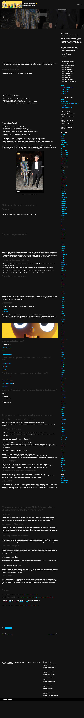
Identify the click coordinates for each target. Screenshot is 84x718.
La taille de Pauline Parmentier (67, 65)
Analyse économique (7, 376)
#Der (62, 280)
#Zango (62, 458)
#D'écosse (63, 274)
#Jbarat (62, 323)
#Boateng (63, 246)
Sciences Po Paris (7, 363)
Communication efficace (8, 383)
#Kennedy (63, 337)
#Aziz (62, 240)
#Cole (62, 268)
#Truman (63, 435)
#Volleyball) (63, 439)
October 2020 (64, 158)
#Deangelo (63, 276)
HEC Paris (5, 366)
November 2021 (64, 154)
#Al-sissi (63, 236)
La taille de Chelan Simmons (67, 71)
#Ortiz (62, 374)
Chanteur (63, 464)
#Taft (62, 425)
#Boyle (62, 252)
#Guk (62, 303)
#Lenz (62, 348)
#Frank (62, 295)
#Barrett (62, 242)
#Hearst (62, 309)
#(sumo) (63, 215)
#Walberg (63, 445)
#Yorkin (62, 454)
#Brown (62, 256)
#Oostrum (63, 372)
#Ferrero (63, 291)
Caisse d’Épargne (7, 347)
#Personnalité (8, 627)
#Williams (63, 452)
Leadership (5, 386)
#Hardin (62, 305)
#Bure (62, 260)
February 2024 (64, 142)
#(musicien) (63, 203)
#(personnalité (64, 207)
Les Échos (5, 311)
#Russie (63, 401)
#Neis (62, 368)
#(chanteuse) (64, 185)
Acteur (62, 462)
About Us (63, 85)
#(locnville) (63, 201)
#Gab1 (62, 297)
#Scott (62, 409)
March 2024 (63, 140)
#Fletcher (63, 293)
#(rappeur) (63, 211)
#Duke (62, 282)
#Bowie (62, 250)
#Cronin (62, 272)
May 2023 (63, 148)
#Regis (62, 388)
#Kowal (62, 344)
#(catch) (62, 181)
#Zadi (62, 456)
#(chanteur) (63, 183)
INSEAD (4, 369)
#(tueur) (62, 217)
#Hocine (63, 315)
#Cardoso (63, 262)
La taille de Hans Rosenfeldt (67, 69)
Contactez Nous (65, 89)
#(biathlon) (63, 178)
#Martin (62, 354)
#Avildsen (63, 238)
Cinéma (62, 466)
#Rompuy (63, 394)
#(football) (63, 187)
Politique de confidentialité (67, 87)
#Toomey (63, 433)
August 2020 (63, 162)
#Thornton (63, 429)
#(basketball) (64, 176)
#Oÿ (62, 376)
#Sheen (62, 411)
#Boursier (63, 248)
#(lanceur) (63, 199)
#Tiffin (62, 431)
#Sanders (63, 407)
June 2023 (63, 146)
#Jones (62, 327)
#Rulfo (62, 399)
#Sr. (62, 421)
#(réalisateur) (64, 213)
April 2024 (63, 138)
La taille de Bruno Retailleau (67, 67)
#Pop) (62, 382)
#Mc (62, 356)
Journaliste (63, 470)
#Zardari (63, 460)
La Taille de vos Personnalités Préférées (69, 103)
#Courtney (63, 270)
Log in (62, 476)
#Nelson (63, 370)
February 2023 (64, 150)
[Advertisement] (30, 37)
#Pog (62, 380)
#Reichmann (63, 390)
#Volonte (63, 441)
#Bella (62, 244)
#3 (61, 223)
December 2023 (64, 144)
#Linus (62, 350)
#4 (61, 225)
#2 (61, 221)
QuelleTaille (7, 17)
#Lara (62, 346)
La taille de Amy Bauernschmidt (68, 63)
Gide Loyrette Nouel (7, 354)
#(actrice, (63, 170)
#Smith (62, 415)
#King (62, 342)
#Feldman (63, 289)
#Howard (63, 319)
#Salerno (63, 405)
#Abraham (63, 227)
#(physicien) (63, 209)
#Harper (62, 307)
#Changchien (64, 264)
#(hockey (63, 195)
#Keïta (62, 335)
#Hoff (62, 317)
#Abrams (63, 229)
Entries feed (63, 478)
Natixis (4, 350)
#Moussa (63, 366)
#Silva (62, 413)
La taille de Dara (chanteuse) (67, 79)
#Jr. (62, 329)
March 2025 (63, 134)
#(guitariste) (63, 193)
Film (62, 468)
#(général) (63, 191)
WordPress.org (64, 482)
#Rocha (62, 392)
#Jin (62, 325)
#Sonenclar (63, 419)
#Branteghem (64, 254)
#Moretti (62, 362)
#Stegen (63, 423)
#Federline (63, 284)
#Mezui (62, 360)
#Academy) (63, 231)
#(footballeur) (64, 189)
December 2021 (64, 152)
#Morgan (63, 364)
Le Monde (5, 309)
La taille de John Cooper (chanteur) (68, 81)
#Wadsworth (63, 443)
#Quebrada (63, 384)
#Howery (63, 321)
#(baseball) (63, 174)
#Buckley (63, 258)
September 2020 (64, 160)
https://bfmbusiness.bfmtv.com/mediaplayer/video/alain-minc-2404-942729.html (37, 597)
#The (62, 427)
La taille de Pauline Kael (66, 75)
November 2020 (64, 156)
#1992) (62, 219)
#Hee (62, 311)
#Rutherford (63, 403)
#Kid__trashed (64, 339)
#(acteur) (63, 168)
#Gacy (62, 299)
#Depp (62, 278)
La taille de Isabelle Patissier (67, 73)
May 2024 (63, 136)
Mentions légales (65, 91)
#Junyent (63, 331)
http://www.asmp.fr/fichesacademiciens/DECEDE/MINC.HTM (15, 601)
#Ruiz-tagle (63, 397)
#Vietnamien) (64, 437)
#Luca (62, 352)
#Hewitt (62, 313)
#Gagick (63, 301)
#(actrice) (63, 172)
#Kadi (62, 333)
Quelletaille (9, 699)
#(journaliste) (64, 197)
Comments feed (64, 480)
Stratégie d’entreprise (7, 380)
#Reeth (62, 386)
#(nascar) (63, 205)
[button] (81, 4)
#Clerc (62, 266)
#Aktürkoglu (63, 233)
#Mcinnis (63, 358)
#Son (62, 417)
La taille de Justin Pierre (66, 77)
